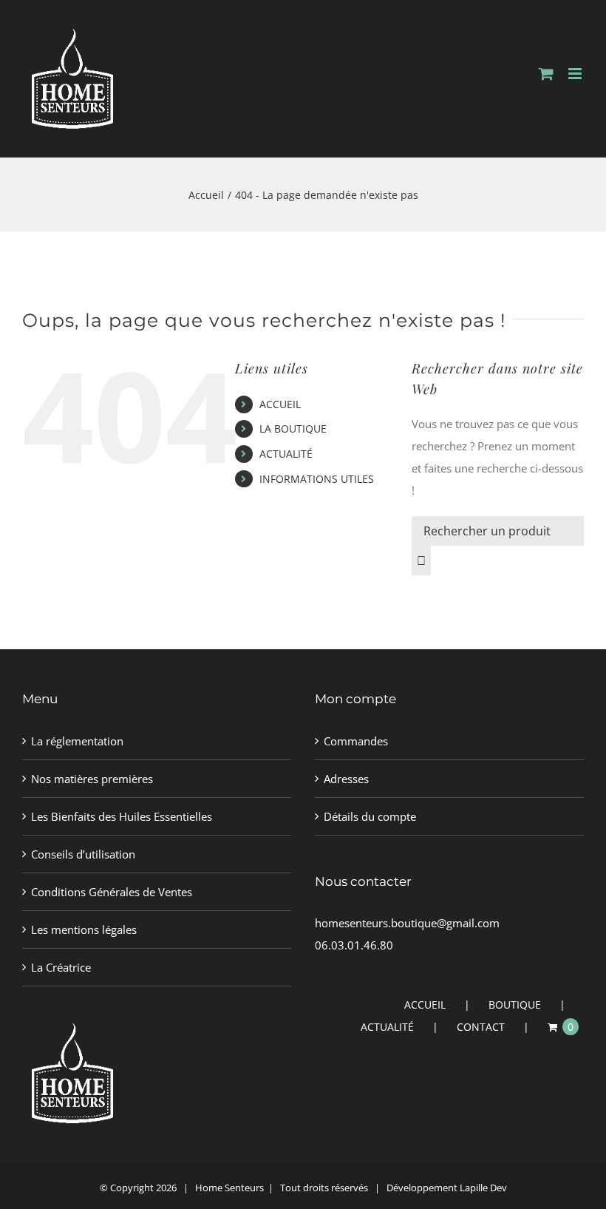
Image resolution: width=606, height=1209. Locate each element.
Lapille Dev (483, 1187)
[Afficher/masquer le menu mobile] (576, 73)
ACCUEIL (280, 404)
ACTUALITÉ (286, 454)
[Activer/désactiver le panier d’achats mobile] (546, 73)
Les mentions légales (84, 929)
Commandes (356, 741)
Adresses (346, 778)
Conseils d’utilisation (83, 854)
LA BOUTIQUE (293, 428)
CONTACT (481, 1027)
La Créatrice (61, 967)
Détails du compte (370, 816)
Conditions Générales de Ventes (111, 891)
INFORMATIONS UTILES (316, 479)
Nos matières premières (92, 778)
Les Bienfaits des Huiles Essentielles (121, 816)
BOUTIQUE (514, 1005)
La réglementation (77, 741)
